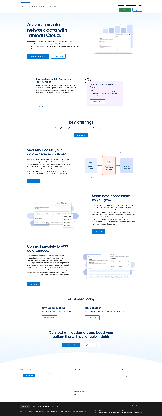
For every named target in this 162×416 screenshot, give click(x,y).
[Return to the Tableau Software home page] (27, 2)
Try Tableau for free (71, 345)
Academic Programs (79, 391)
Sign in (139, 5)
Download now (49, 317)
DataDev (76, 382)
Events (75, 394)
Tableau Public (78, 373)
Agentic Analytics (53, 373)
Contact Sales (58, 56)
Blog (39, 406)
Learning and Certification (129, 376)
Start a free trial (98, 101)
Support (124, 370)
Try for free (29, 375)
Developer (46, 406)
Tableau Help (126, 379)
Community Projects (79, 385)
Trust (34, 406)
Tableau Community (80, 370)
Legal (21, 411)
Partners (102, 370)
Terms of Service (28, 411)
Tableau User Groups (79, 376)
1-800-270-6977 (131, 5)
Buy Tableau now (90, 345)
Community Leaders (79, 379)
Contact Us (52, 385)
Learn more (33, 181)
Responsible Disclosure (53, 411)
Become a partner (105, 376)
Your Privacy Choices (81, 411)
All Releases (125, 382)
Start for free (125, 10)
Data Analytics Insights (55, 379)
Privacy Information (40, 411)
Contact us (121, 5)
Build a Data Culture (54, 376)
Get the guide (43, 107)
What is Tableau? (54, 370)
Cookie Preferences (66, 411)
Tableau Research (53, 382)
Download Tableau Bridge (38, 56)
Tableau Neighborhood (80, 388)
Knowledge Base (127, 373)
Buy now (137, 10)
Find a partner (104, 373)
